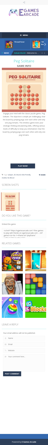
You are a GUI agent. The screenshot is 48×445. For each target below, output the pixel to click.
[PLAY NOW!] (9, 44)
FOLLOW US (24, 2)
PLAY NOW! (23, 166)
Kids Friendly (26, 175)
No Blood (11, 178)
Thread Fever (19, 42)
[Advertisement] (25, 24)
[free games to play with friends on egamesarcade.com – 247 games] (24, 13)
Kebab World (19, 53)
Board (18, 175)
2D (15, 175)
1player (10, 175)
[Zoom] (10, 201)
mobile (4, 178)
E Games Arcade (29, 442)
